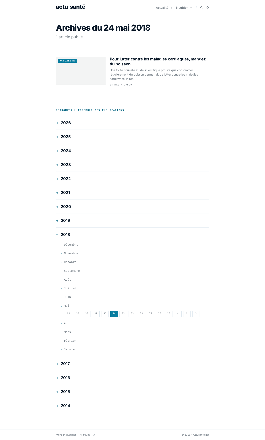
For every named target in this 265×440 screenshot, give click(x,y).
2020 (66, 206)
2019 (65, 220)
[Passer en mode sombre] (207, 7)
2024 (66, 150)
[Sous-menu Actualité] (171, 8)
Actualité (162, 7)
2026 (66, 122)
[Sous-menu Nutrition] (191, 8)
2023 (66, 164)
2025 (66, 136)
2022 (66, 178)
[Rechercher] (201, 7)
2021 (65, 192)
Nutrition (182, 7)
